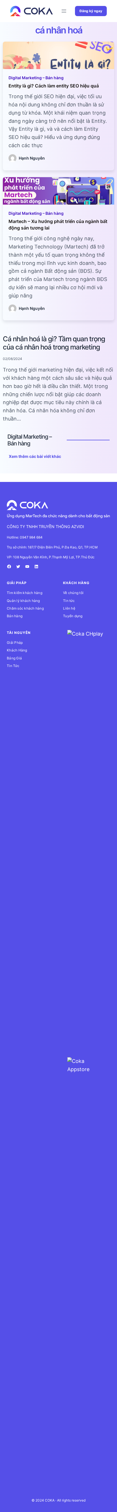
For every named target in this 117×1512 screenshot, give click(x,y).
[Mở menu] (63, 11)
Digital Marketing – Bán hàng (36, 77)
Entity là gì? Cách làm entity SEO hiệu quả (54, 86)
